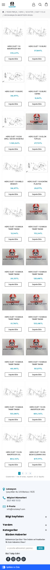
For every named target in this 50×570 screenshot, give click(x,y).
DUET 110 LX (40, 12)
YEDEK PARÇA (11, 12)
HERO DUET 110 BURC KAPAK (37, 92)
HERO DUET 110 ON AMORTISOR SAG (37, 408)
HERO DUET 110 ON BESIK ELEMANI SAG (37, 453)
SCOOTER (29, 12)
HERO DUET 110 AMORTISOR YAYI (14, 47)
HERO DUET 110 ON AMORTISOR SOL (14, 453)
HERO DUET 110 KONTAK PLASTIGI (38, 182)
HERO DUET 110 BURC (37, 46)
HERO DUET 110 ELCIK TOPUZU (37, 138)
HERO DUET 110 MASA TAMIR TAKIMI (14, 228)
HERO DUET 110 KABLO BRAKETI (13, 182)
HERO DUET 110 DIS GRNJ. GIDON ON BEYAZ (14, 138)
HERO (21, 12)
